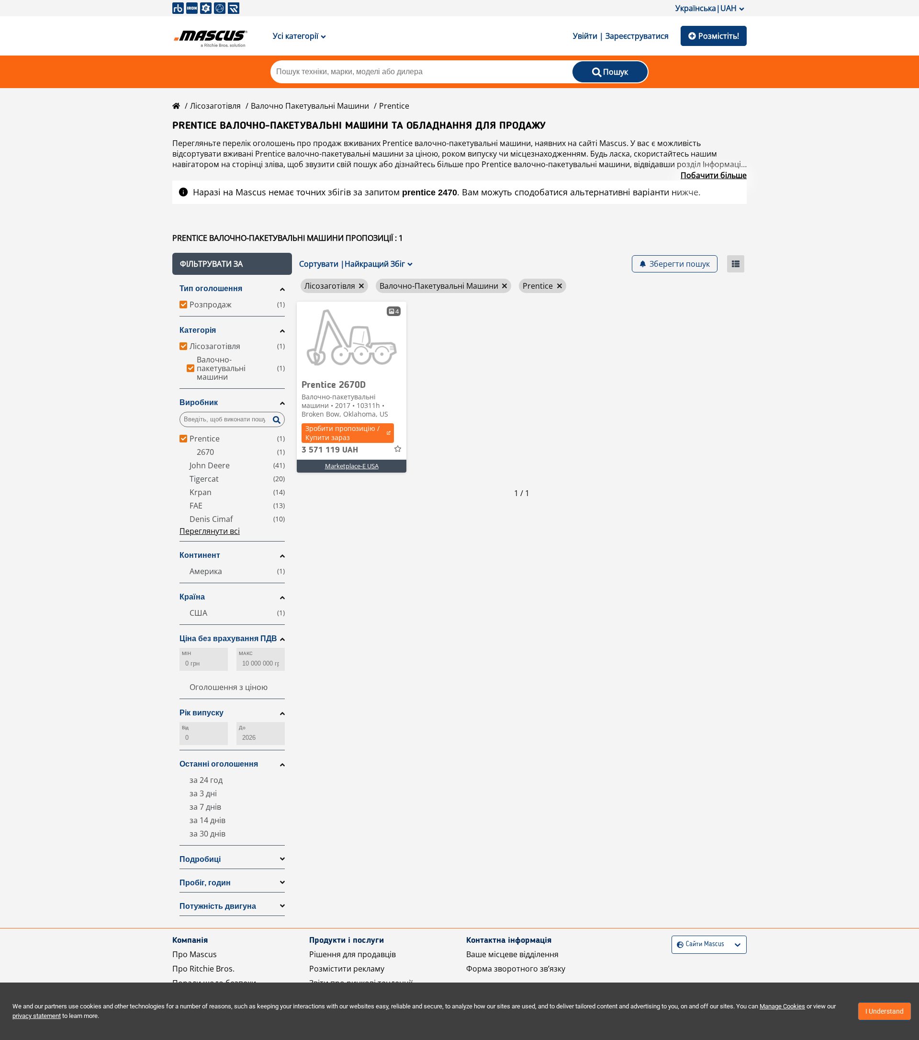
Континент (199, 555)
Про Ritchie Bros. (203, 968)
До (242, 727)
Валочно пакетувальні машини (310, 106)
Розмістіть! (718, 36)
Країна (192, 597)
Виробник (198, 402)
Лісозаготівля (215, 106)
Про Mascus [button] (194, 954)
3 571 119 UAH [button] (330, 450)
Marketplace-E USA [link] (352, 466)
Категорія (197, 330)
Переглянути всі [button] (209, 531)
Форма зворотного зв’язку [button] (515, 968)
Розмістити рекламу (346, 968)
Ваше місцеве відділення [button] (512, 954)
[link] (351, 337)
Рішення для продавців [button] (352, 954)
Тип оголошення (210, 288)
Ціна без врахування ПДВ (228, 638)
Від (185, 727)
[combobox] (678, 944)
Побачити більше (714, 175)
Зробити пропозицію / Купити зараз (342, 433)
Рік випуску (201, 713)
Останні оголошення (218, 764)
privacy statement (36, 1015)
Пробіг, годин (205, 883)
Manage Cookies (782, 1006)
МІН (186, 653)
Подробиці (200, 859)
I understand (884, 1011)
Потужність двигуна (217, 906)
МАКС (246, 653)
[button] (232, 264)
